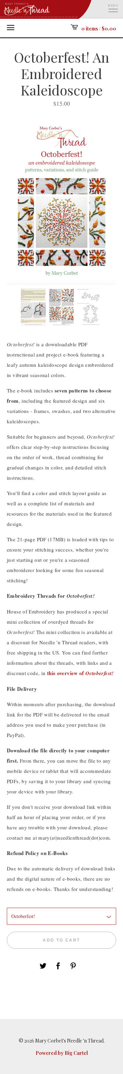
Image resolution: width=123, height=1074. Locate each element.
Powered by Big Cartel (62, 1053)
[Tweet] (43, 966)
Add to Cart (61, 940)
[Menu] (10, 27)
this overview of (80, 673)
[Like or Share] (58, 966)
